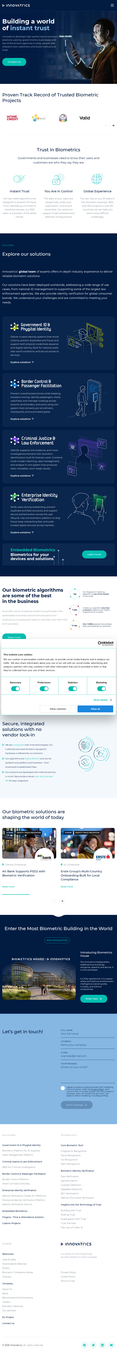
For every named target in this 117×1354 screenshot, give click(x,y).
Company (66, 1041)
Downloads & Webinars (14, 1263)
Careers (6, 1302)
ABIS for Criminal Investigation (18, 1167)
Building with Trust (71, 1210)
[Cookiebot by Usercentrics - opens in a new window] (100, 643)
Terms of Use (68, 1281)
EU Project (8, 1317)
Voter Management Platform (17, 1155)
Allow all (95, 709)
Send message (75, 1104)
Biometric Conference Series (17, 1272)
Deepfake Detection (71, 1189)
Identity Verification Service (17, 1204)
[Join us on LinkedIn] (102, 1345)
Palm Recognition (70, 1164)
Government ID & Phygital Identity (21, 1145)
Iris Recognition (69, 1159)
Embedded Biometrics (14, 1211)
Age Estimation (69, 1180)
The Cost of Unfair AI (72, 1227)
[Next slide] (113, 125)
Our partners (9, 1310)
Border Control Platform (15, 1179)
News (5, 1293)
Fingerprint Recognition (74, 1151)
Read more (14, 637)
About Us (7, 1289)
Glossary (6, 1276)
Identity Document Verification (77, 1197)
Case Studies (9, 1259)
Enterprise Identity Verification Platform (23, 1200)
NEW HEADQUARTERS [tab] (57, 940)
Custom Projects (11, 1223)
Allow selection (58, 709)
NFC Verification (69, 1193)
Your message (69, 1063)
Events (5, 1268)
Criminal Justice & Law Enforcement (22, 1161)
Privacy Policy (97, 1089)
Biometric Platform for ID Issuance (21, 1150)
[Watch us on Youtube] (111, 1345)
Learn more (94, 554)
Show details (101, 700)
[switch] (44, 688)
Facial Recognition (71, 1155)
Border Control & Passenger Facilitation (24, 1173)
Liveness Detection (71, 1185)
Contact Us (14, 61)
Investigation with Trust (73, 1219)
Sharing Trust (68, 1214)
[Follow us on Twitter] (93, 1345)
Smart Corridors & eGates (16, 1183)
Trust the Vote (68, 1223)
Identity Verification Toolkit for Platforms (24, 1195)
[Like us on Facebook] (84, 1345)
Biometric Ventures (12, 1306)
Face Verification (70, 1176)
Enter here (92, 998)
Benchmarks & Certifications (17, 1297)
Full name (67, 1030)
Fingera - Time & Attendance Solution (23, 1217)
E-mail (64, 1052)
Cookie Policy (68, 1276)
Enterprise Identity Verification (19, 1190)
